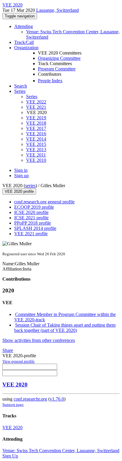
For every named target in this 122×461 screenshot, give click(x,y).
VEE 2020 (15, 384)
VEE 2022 (36, 101)
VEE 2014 (36, 138)
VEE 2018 (36, 123)
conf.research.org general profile (44, 201)
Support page (13, 404)
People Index (50, 80)
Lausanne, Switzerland (57, 10)
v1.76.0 (57, 398)
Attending (23, 26)
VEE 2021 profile (31, 233)
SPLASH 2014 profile (35, 228)
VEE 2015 (36, 144)
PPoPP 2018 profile (32, 222)
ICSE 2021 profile (31, 217)
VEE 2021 (36, 107)
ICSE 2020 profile (31, 212)
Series (31, 96)
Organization (26, 47)
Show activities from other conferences (38, 340)
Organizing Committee (59, 58)
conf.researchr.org (30, 398)
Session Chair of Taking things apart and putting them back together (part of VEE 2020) (64, 327)
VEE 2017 (36, 128)
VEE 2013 (36, 149)
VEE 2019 (36, 117)
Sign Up (10, 455)
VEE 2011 (36, 154)
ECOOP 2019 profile (34, 207)
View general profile (18, 361)
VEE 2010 (36, 160)
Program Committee (57, 68)
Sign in (21, 170)
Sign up (21, 175)
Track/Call (24, 42)
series (30, 185)
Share (7, 350)
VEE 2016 (36, 133)
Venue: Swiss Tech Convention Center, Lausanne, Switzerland (60, 450)
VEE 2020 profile (19, 191)
